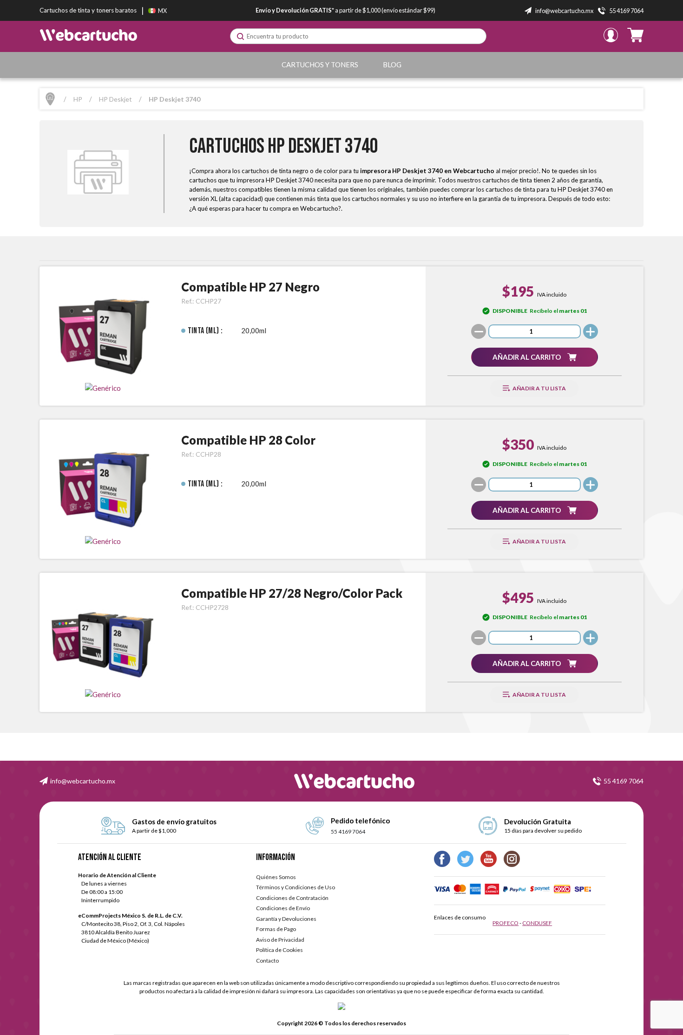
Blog (392, 64)
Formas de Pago (276, 928)
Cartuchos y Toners (320, 64)
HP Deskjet (115, 99)
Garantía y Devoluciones (286, 918)
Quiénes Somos (276, 876)
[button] (534, 357)
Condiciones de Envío (283, 908)
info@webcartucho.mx (82, 781)
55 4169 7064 (624, 781)
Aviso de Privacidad (280, 939)
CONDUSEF (537, 922)
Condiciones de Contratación (292, 897)
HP (77, 99)
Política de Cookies (279, 949)
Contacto (267, 960)
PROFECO (506, 922)
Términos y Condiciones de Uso (295, 887)
